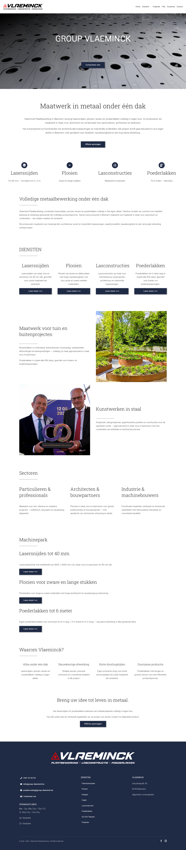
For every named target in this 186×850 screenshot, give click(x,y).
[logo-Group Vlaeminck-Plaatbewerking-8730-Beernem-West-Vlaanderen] (23, 5)
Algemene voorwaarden (143, 794)
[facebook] (161, 841)
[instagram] (166, 841)
